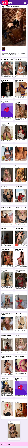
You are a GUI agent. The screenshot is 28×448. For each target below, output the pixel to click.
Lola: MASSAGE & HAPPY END (20, 271)
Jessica (2, 101)
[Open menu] (25, 2)
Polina (16, 145)
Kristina (10, 421)
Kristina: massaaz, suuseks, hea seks (21, 101)
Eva (16, 123)
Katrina (16, 165)
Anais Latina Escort (19, 292)
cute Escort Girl (4, 59)
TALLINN (8, 6)
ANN (16, 313)
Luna (16, 186)
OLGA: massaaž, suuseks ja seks (7, 314)
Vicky (2, 249)
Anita (2, 145)
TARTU (18, 123)
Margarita (3, 335)
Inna (3, 6)
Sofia (2, 80)
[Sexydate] (6, 2)
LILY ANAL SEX (18, 207)
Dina (2, 228)
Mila (2, 270)
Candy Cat (3, 292)
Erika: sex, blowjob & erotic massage (7, 123)
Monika (3, 400)
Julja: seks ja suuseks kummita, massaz (20, 400)
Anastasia (17, 356)
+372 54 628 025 (15, 6)
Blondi (16, 80)
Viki (2, 378)
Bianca (16, 249)
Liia (2, 186)
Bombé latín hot (18, 378)
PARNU (6, 101)
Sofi (16, 59)
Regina (16, 228)
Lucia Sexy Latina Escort (6, 356)
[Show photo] (3, 48)
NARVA (5, 270)
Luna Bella (3, 207)
